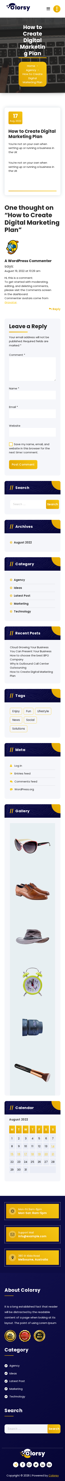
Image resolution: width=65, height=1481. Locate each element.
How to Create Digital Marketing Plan (31, 674)
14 (52, 1146)
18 (32, 1154)
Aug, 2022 (15, 118)
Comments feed (25, 781)
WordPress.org (24, 789)
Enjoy (16, 711)
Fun (28, 711)
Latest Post (22, 596)
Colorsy (54, 1475)
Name (14, 388)
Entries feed (22, 773)
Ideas (18, 588)
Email (13, 407)
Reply (56, 309)
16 (19, 1154)
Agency (31, 70)
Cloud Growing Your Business (29, 647)
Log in (18, 766)
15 (12, 1154)
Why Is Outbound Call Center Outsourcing (29, 666)
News (16, 720)
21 (53, 1154)
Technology (22, 611)
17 (25, 1154)
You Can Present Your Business (30, 651)
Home (31, 66)
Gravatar (11, 302)
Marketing (21, 604)
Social (30, 720)
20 (46, 1154)
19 (39, 1154)
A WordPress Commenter (28, 260)
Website (14, 426)
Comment (17, 355)
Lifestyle (43, 711)
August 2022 (23, 542)
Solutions (18, 729)
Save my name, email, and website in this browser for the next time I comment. (29, 448)
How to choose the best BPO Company (29, 657)
